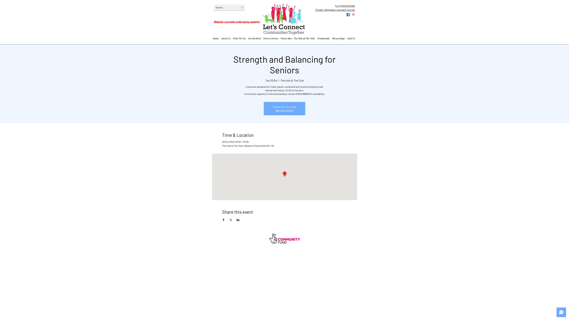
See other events (285, 110)
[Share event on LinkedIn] (238, 220)
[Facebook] (348, 14)
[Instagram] (353, 14)
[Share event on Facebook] (223, 220)
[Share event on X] (230, 220)
